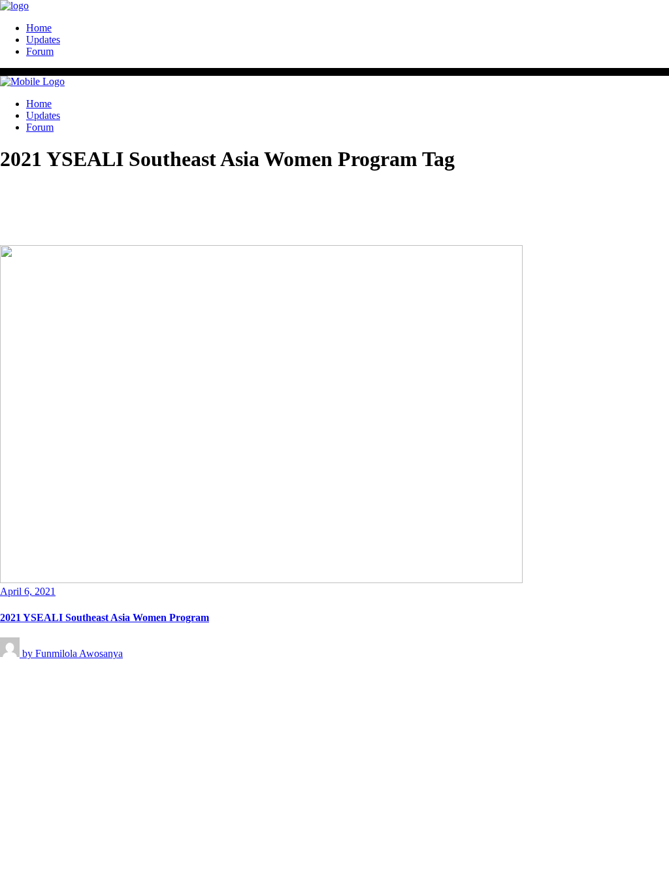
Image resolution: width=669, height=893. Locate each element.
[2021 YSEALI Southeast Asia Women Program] (261, 579)
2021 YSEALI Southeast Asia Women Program (104, 617)
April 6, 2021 (28, 591)
